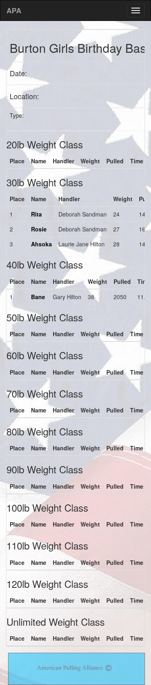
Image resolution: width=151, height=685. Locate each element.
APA (13, 10)
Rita (36, 214)
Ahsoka (41, 244)
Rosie (39, 229)
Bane (38, 297)
